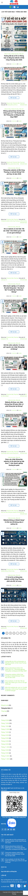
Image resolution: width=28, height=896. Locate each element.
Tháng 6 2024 (5, 741)
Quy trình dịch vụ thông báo (9, 871)
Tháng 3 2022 (5, 753)
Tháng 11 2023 (5, 747)
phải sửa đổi (4, 628)
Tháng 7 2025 (5, 732)
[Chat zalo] (14, 7)
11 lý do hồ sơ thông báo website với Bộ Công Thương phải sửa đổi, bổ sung (14, 579)
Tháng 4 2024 (5, 744)
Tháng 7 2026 (5, 723)
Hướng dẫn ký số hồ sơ (12, 104)
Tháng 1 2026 (5, 726)
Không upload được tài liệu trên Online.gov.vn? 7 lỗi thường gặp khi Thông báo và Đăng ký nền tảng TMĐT (16, 669)
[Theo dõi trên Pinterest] (14, 829)
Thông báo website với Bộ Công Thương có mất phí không (14, 221)
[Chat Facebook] (18, 7)
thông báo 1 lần (4, 339)
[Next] (24, 33)
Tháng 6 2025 (5, 735)
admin (20, 64)
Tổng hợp (3, 711)
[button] (2, 2)
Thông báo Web (5, 708)
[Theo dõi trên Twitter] (8, 829)
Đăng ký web (4, 705)
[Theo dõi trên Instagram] (5, 829)
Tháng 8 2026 (5, 720)
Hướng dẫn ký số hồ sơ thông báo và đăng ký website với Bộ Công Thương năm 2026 (15, 663)
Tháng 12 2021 (5, 756)
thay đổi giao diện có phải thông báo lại (9, 453)
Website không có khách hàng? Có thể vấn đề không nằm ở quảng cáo (14, 522)
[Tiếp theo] (24, 633)
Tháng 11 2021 (5, 759)
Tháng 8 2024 (5, 738)
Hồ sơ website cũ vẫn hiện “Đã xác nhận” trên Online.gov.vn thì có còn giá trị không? (16, 682)
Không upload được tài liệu (13, 163)
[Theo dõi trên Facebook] (2, 829)
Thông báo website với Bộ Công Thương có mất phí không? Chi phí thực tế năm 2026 (14, 676)
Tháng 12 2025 (5, 729)
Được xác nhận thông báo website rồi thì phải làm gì (12, 512)
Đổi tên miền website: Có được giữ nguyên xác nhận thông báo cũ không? (14, 347)
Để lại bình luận (23, 104)
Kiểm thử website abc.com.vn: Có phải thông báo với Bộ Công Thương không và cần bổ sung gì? (16, 689)
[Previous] (3, 33)
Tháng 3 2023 (5, 750)
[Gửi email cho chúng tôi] (11, 829)
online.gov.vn (4, 279)
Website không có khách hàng (7, 571)
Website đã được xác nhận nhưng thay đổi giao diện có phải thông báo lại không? (14, 404)
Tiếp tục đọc (14, 48)
